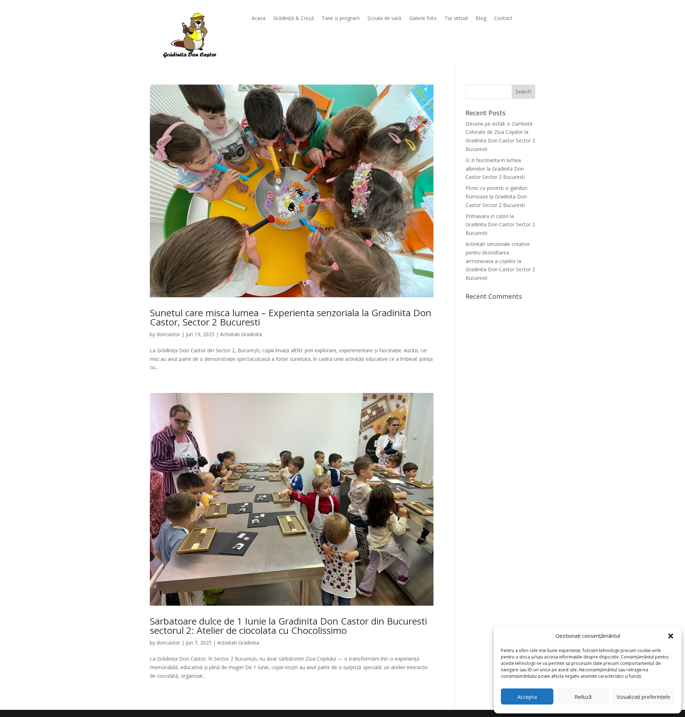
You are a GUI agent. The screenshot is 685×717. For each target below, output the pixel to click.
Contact (503, 18)
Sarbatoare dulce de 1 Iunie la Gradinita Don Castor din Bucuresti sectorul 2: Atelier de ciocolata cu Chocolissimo (288, 626)
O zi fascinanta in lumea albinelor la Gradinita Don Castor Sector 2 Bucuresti (495, 169)
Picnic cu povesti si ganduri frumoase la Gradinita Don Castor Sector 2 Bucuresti (496, 196)
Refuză (583, 696)
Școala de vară (384, 18)
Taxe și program (341, 18)
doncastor (168, 334)
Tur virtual (456, 18)
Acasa (258, 18)
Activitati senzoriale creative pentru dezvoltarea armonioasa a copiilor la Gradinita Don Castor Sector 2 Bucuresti (500, 261)
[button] (670, 636)
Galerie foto (423, 18)
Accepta (527, 696)
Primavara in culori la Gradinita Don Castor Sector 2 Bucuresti (500, 225)
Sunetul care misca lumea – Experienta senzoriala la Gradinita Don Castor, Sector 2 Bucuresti (290, 317)
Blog (481, 18)
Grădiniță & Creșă (293, 18)
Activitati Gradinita (241, 334)
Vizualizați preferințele (643, 696)
